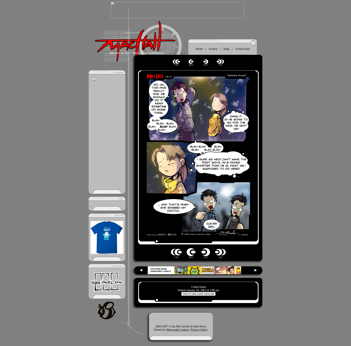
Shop (226, 48)
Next (205, 61)
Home (199, 48)
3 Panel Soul (242, 48)
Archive (213, 48)
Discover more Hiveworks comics (160, 270)
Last (220, 61)
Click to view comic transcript (198, 293)
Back (191, 61)
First (176, 61)
